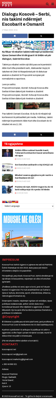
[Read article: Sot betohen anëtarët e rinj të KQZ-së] (7, 167)
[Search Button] (47, 4)
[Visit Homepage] (7, 4)
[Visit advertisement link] (28, 45)
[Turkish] (16, 202)
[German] (13, 202)
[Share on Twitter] (41, 36)
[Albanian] (3, 202)
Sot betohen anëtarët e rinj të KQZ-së (34, 165)
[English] (10, 202)
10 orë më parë (22, 193)
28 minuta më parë (23, 181)
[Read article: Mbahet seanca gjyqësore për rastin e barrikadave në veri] (7, 178)
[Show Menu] (52, 4)
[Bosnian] (7, 202)
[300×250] (22, 230)
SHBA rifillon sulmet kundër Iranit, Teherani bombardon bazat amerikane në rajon (34, 153)
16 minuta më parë (23, 159)
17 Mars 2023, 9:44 (10, 30)
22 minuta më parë (23, 168)
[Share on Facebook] (15, 36)
